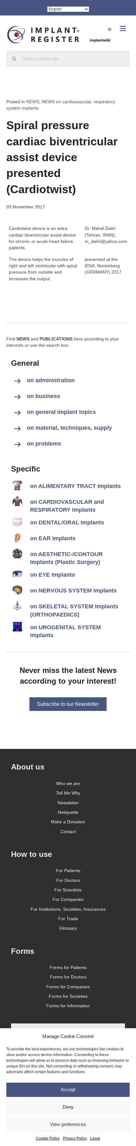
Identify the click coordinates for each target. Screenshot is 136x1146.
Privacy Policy (75, 1138)
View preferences (68, 1124)
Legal (95, 1138)
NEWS (32, 101)
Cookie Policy (48, 1138)
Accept (68, 1089)
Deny (68, 1107)
